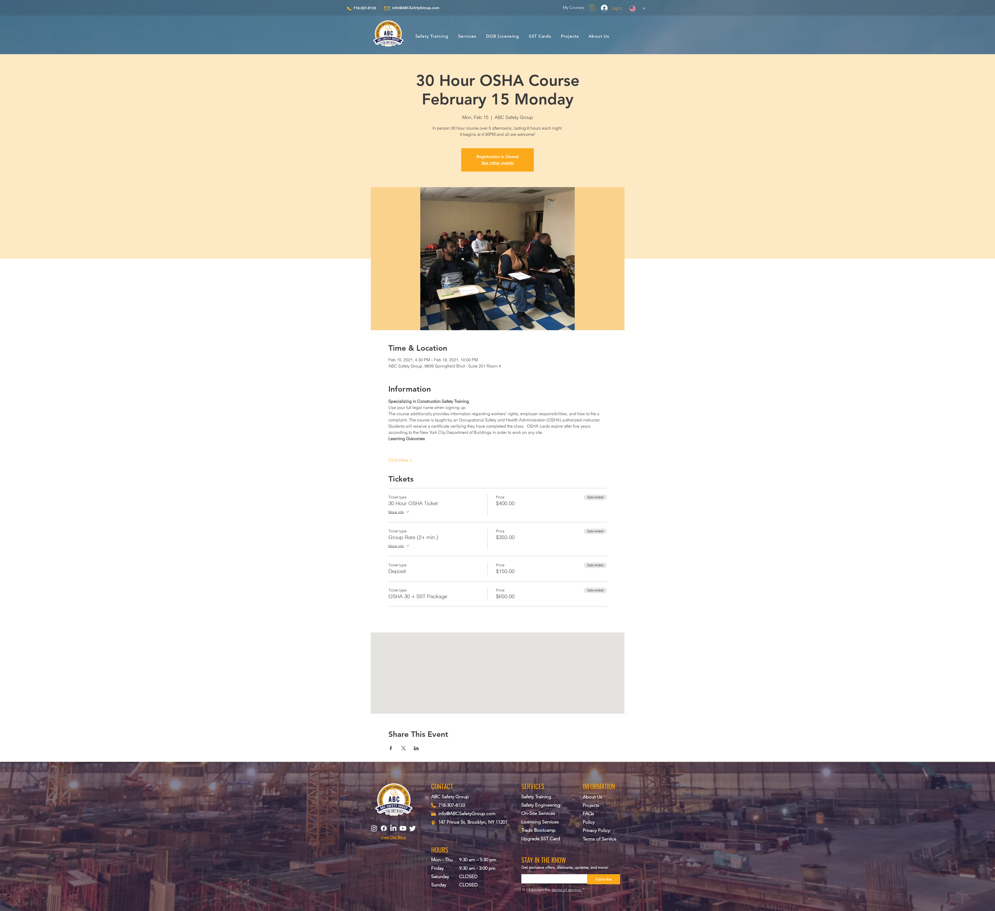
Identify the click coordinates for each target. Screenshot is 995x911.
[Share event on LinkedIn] (416, 748)
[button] (592, 7)
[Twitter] (412, 828)
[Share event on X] (403, 748)
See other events (497, 162)
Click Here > (400, 460)
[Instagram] (374, 828)
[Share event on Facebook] (390, 748)
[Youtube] (403, 828)
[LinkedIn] (393, 828)
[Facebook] (384, 828)
